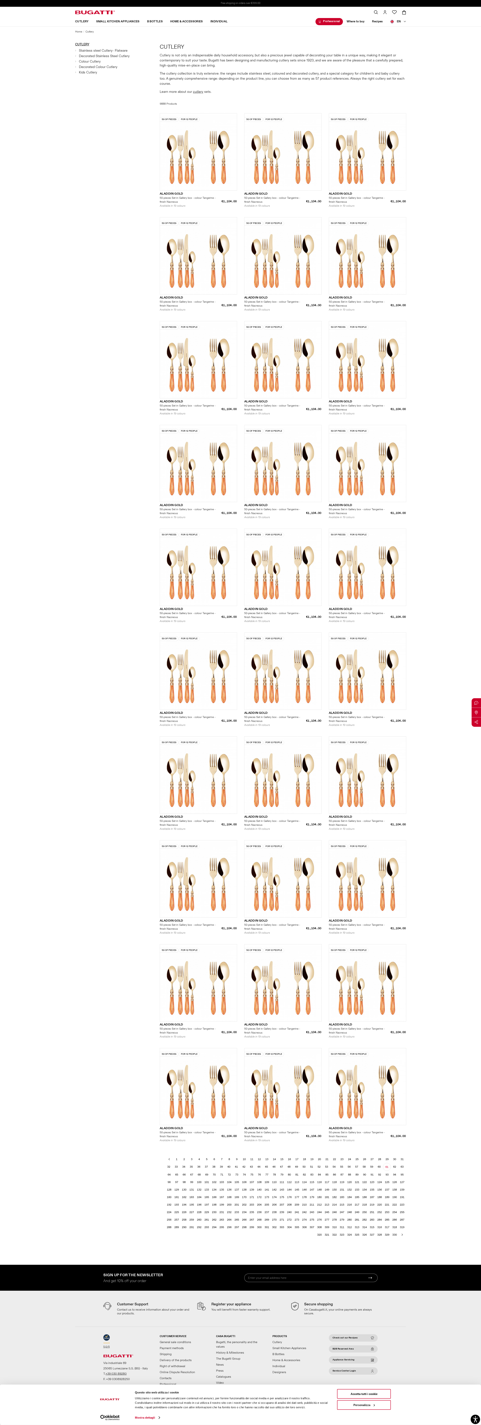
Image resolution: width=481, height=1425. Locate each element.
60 (379, 1166)
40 (228, 1166)
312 (349, 1227)
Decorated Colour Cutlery (98, 67)
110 (274, 1182)
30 (394, 1159)
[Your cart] (404, 12)
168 (229, 1197)
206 (274, 1204)
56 (349, 1166)
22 (334, 1159)
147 (312, 1189)
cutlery (198, 92)
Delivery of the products (176, 1360)
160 (169, 1197)
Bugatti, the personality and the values (236, 1344)
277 (327, 1219)
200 (229, 1204)
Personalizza (361, 1404)
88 (349, 1174)
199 (221, 1204)
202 (244, 1204)
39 (221, 1166)
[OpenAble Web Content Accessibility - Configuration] (475, 1419)
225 (176, 1212)
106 (244, 1182)
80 (289, 1174)
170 (244, 1197)
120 (349, 1182)
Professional (331, 21)
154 (364, 1189)
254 (394, 1212)
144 (289, 1189)
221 (387, 1204)
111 (282, 1182)
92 (379, 1174)
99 (191, 1182)
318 (394, 1227)
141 (267, 1189)
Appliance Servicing (344, 1359)
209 (297, 1204)
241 (297, 1212)
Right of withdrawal (172, 1366)
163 (191, 1197)
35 (191, 1166)
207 (282, 1204)
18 (304, 1159)
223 (402, 1204)
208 (289, 1204)
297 (236, 1227)
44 (258, 1166)
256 (169, 1219)
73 (236, 1174)
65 (176, 1174)
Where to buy (356, 21)
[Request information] (476, 703)
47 (281, 1166)
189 (387, 1197)
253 (387, 1212)
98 (184, 1182)
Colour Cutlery (90, 61)
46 (273, 1166)
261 (206, 1219)
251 (372, 1212)
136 (229, 1189)
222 (394, 1204)
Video (220, 1383)
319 (402, 1227)
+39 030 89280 (116, 1374)
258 (184, 1219)
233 (236, 1212)
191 (402, 1197)
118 (334, 1182)
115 (312, 1182)
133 (206, 1189)
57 (356, 1166)
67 (191, 1174)
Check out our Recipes (345, 1337)
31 (402, 1159)
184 (349, 1197)
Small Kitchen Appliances (118, 21)
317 (387, 1227)
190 (394, 1197)
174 (274, 1197)
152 (349, 1189)
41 (236, 1166)
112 (289, 1182)
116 (319, 1182)
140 (259, 1189)
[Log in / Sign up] (385, 12)
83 (311, 1174)
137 (236, 1189)
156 (379, 1189)
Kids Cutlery (88, 72)
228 (199, 1212)
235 (252, 1212)
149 (327, 1189)
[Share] (476, 722)
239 (282, 1212)
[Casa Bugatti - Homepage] (95, 12)
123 (372, 1182)
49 (296, 1166)
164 (199, 1197)
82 (304, 1174)
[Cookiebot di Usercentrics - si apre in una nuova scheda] (110, 1417)
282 (364, 1219)
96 (169, 1182)
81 (296, 1174)
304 (289, 1227)
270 (274, 1219)
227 (191, 1212)
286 (394, 1219)
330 (394, 1234)
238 (274, 1212)
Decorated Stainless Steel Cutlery (104, 56)
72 (229, 1174)
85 (326, 1174)
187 (372, 1197)
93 (387, 1174)
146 (304, 1189)
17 (296, 1159)
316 (379, 1227)
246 (334, 1212)
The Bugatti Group (228, 1359)
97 (176, 1182)
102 (214, 1182)
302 (274, 1227)
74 (244, 1174)
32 (168, 1166)
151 (342, 1189)
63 (402, 1166)
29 (387, 1159)
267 (252, 1219)
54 (334, 1166)
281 (357, 1219)
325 (357, 1234)
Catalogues (223, 1377)
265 (236, 1219)
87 (341, 1174)
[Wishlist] (394, 12)
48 (288, 1166)
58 (364, 1166)
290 (184, 1227)
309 (327, 1227)
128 (169, 1189)
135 (221, 1189)
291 (191, 1227)
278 (334, 1219)
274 (304, 1219)
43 (251, 1166)
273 (297, 1219)
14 (274, 1159)
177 (297, 1197)
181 (327, 1197)
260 (199, 1219)
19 (311, 1159)
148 (319, 1189)
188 (379, 1197)
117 (327, 1182)
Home (78, 31)
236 (259, 1212)
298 (244, 1227)
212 (319, 1204)
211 (312, 1204)
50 (304, 1166)
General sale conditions (175, 1342)
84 (319, 1174)
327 (372, 1234)
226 (184, 1212)
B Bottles (155, 21)
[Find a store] (476, 712)
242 (304, 1212)
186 (364, 1197)
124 (379, 1182)
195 (191, 1204)
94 (394, 1174)
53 (326, 1166)
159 (402, 1189)
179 (312, 1197)
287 (402, 1219)
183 (342, 1197)
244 (319, 1212)
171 (252, 1197)
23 (341, 1159)
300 (259, 1227)
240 (289, 1212)
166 (214, 1197)
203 (252, 1204)
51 (311, 1166)
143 (282, 1189)
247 (342, 1212)
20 (319, 1159)
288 (169, 1227)
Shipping (166, 1354)
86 (334, 1174)
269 (267, 1219)
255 (402, 1212)
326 (364, 1234)
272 (289, 1219)
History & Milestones (230, 1353)
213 (327, 1204)
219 (372, 1204)
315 (372, 1227)
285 (387, 1219)
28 (379, 1159)
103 (221, 1182)
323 (342, 1234)
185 (357, 1197)
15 (281, 1159)
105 (236, 1182)
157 (387, 1189)
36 (198, 1166)
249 (357, 1212)
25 (356, 1159)
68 (199, 1174)
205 (267, 1204)
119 (342, 1182)
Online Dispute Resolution (177, 1372)
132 (199, 1189)
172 (259, 1197)
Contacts (166, 1378)
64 (169, 1174)
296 (229, 1227)
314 (364, 1227)
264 (229, 1219)
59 (371, 1166)
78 (274, 1174)
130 (184, 1189)
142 (274, 1189)
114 (304, 1182)
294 (214, 1227)
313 (357, 1227)
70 (214, 1174)
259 (191, 1219)
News (220, 1365)
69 (206, 1174)
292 (199, 1227)
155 (372, 1189)
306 (304, 1227)
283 (372, 1219)
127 (402, 1182)
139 (252, 1189)
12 (259, 1159)
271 (282, 1219)
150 (334, 1189)
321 (327, 1234)
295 (221, 1227)
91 (372, 1174)
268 (259, 1219)
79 (281, 1174)
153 (357, 1189)
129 (176, 1189)
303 (282, 1227)
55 (341, 1166)
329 (387, 1234)
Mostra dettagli (145, 1417)
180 (319, 1197)
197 (206, 1204)
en (399, 21)
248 (349, 1212)
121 (357, 1182)
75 (251, 1174)
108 (259, 1182)
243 (312, 1212)
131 (191, 1189)
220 (379, 1204)
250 (364, 1212)
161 (176, 1197)
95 (402, 1174)
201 (236, 1204)
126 (394, 1182)
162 (184, 1197)
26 (364, 1159)
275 (312, 1219)
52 (319, 1166)
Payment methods (172, 1348)
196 (199, 1204)
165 (206, 1197)
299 (252, 1227)
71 (221, 1174)
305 (297, 1227)
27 (372, 1159)
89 (356, 1174)
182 (334, 1197)
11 (251, 1159)
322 (334, 1234)
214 (334, 1204)
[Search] (376, 12)
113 (297, 1182)
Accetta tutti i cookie (364, 1394)
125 (387, 1182)
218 (364, 1204)
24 (349, 1159)
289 (176, 1227)
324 (349, 1234)
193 (176, 1204)
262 (214, 1219)
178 (304, 1197)
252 (379, 1212)
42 (243, 1166)
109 (267, 1182)
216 (349, 1204)
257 (176, 1219)
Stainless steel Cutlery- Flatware (103, 50)
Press (220, 1371)
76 (259, 1174)
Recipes (377, 21)
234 (244, 1212)
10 (244, 1159)
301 (267, 1227)
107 (252, 1182)
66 (184, 1174)
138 (244, 1189)
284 (379, 1219)
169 (236, 1197)
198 (214, 1204)
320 (319, 1234)
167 (221, 1197)
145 (297, 1189)
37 (206, 1166)
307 (312, 1227)
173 (267, 1197)
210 (304, 1204)
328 (379, 1234)
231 (221, 1212)
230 (214, 1212)
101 (206, 1182)
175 (282, 1197)
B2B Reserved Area (343, 1348)
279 (342, 1219)
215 (342, 1204)
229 (206, 1212)
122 (364, 1182)
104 (229, 1182)
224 (169, 1212)
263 (221, 1219)
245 (327, 1212)
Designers (279, 1372)
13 (266, 1159)
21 (326, 1159)
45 (266, 1166)
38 (213, 1166)
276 (319, 1219)
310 (334, 1227)
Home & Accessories (186, 21)
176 (289, 1197)
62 (394, 1166)
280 (349, 1219)
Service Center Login (344, 1370)
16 (289, 1159)
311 (342, 1227)
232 (229, 1212)
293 (206, 1227)
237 (267, 1212)
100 (199, 1182)
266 (244, 1219)
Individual (219, 21)
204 (259, 1204)
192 (169, 1204)
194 (184, 1204)
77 (266, 1174)
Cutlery (82, 21)
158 (394, 1189)
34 (183, 1166)
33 (176, 1166)
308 (319, 1227)
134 (214, 1189)
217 (357, 1204)
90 (364, 1174)
